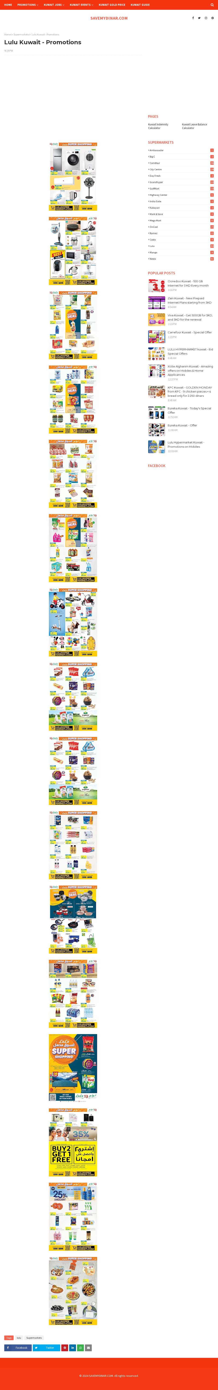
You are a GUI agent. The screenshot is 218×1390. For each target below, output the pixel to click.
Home (7, 34)
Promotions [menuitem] (26, 5)
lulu (19, 1337)
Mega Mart (181, 220)
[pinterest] (212, 18)
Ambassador (181, 150)
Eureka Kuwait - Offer (182, 425)
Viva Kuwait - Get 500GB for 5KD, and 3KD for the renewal (190, 317)
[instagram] (206, 18)
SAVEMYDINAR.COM (109, 18)
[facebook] (193, 18)
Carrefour (182, 163)
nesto (181, 258)
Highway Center (181, 194)
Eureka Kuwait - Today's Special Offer (189, 410)
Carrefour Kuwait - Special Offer (190, 332)
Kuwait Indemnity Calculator (158, 126)
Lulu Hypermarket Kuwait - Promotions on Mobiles (186, 444)
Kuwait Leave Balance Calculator (194, 126)
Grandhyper (182, 182)
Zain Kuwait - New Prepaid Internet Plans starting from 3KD (190, 300)
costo (181, 239)
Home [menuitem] (8, 5)
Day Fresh (181, 175)
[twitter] (199, 18)
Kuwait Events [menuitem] (80, 5)
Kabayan (181, 207)
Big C (181, 156)
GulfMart (182, 188)
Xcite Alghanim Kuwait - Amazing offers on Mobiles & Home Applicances (190, 370)
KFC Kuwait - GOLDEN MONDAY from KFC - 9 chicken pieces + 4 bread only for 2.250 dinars (190, 391)
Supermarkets (21, 34)
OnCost (182, 226)
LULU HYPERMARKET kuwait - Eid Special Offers (190, 351)
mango (181, 252)
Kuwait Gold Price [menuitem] (112, 5)
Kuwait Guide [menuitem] (140, 5)
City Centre (182, 169)
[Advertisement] (73, 89)
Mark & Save (181, 214)
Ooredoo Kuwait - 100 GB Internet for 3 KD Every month (188, 283)
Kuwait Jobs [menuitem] (53, 5)
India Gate (181, 201)
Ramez (181, 233)
